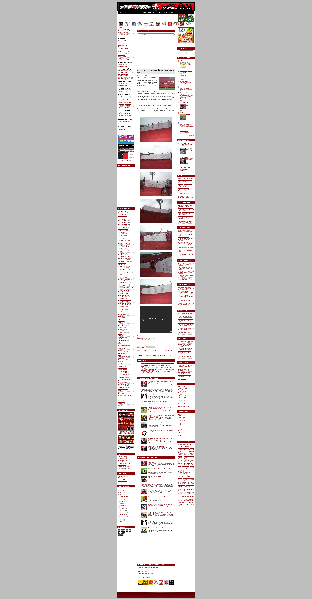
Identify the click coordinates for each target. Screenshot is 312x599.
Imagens (188, 114)
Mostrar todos (191, 135)
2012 (119, 66)
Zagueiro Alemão (182, 493)
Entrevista (120, 327)
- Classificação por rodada (124, 105)
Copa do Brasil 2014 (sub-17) (125, 308)
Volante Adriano (182, 482)
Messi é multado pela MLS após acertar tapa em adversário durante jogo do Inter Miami (186, 315)
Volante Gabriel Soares (188, 483)
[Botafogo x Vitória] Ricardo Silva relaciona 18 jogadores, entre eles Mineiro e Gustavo (160, 408)
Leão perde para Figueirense (127, 24)
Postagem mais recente (142, 350)
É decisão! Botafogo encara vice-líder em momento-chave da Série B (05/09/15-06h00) (186, 209)
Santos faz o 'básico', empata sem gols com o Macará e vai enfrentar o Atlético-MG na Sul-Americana (186, 249)
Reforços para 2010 (122, 369)
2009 (119, 64)
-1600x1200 (131, 156)
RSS (160, 12)
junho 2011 (122, 507)
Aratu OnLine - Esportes (183, 406)
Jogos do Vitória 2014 (123, 32)
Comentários (142, 347)
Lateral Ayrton (190, 463)
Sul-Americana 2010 (123, 385)
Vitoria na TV (121, 398)
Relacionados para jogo (123, 377)
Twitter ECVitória (122, 477)
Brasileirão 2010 (122, 264)
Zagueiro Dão (190, 493)
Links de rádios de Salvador (124, 60)
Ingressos (120, 35)
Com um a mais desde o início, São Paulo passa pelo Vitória (186, 301)
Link (119, 350)
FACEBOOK (136, 12)
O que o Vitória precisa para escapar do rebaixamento (184, 345)
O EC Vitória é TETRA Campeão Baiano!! (157, 422)
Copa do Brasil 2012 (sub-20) (125, 300)
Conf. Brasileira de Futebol (184, 400)
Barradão (120, 251)
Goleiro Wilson (182, 463)
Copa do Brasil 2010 (123, 295)
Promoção (120, 363)
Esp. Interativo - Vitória (183, 388)
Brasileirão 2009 (122, 263)
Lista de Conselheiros (123, 50)
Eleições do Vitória (122, 314)
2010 (123, 64)
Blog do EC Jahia (184, 157)
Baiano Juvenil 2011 (123, 225)
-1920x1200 (131, 157)
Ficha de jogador (122, 332)
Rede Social (121, 366)
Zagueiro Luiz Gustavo (188, 497)
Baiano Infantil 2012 (122, 221)
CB (127, 70)
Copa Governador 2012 (123, 282)
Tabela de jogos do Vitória (125, 104)
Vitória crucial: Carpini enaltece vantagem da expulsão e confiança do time (186, 288)
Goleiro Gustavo (189, 461)
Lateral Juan (181, 467)
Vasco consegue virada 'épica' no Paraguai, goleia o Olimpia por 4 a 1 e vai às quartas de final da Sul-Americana (186, 244)
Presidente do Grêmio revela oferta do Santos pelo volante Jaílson (186, 272)
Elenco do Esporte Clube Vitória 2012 (156, 527)
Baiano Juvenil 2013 (123, 229)
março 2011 (122, 512)
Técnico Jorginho (188, 480)
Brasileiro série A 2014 (123, 258)
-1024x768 (131, 153)
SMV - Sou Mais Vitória (123, 53)
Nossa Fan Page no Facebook (139, 24)
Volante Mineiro (186, 489)
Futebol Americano (182, 417)
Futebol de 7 (181, 418)
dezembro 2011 (123, 496)
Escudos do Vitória (122, 46)
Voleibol (180, 435)
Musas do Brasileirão (123, 356)
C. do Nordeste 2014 (123, 271)
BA (122, 70)
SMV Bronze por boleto (188, 24)
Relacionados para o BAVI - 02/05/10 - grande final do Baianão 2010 (156, 389)
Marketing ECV (121, 351)
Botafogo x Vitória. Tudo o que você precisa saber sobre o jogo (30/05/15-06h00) (186, 213)
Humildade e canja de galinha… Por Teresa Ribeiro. (159, 496)
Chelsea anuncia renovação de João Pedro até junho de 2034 (185, 332)
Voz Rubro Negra (184, 131)
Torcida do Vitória (122, 56)
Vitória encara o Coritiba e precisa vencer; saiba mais (185, 342)
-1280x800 (131, 154)
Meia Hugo (188, 473)
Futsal (179, 423)
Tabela (119, 390)
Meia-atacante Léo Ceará (188, 478)
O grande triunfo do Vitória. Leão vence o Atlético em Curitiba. (185, 366)
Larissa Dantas (121, 348)
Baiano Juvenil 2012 (123, 227)
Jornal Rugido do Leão (123, 345)
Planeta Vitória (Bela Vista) (124, 468)
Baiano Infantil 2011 (122, 219)
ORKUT (130, 12)
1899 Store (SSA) (122, 465)
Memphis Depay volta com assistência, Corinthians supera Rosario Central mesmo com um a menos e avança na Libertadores (185, 232)
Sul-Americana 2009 (123, 384)
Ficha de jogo (121, 334)
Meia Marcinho (186, 476)
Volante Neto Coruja (186, 490)
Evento (119, 330)
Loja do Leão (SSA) (122, 458)
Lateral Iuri (192, 466)
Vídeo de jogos (121, 403)
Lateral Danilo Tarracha (184, 464)
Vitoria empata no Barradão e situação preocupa (184, 373)
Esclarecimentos (122, 329)
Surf (179, 432)
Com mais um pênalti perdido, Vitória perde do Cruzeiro (184, 351)
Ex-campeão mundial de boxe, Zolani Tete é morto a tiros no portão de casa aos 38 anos (186, 328)
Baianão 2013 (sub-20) (123, 246)
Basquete (180, 414)
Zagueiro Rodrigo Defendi (184, 500)
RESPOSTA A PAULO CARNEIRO (186, 72)
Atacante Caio (189, 446)
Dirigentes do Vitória (123, 48)
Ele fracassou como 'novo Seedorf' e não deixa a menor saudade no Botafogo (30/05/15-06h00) (185, 217)
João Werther (121, 347)
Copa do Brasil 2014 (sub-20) (125, 309)
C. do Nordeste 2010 (123, 266)
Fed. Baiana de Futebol (183, 402)
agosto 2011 (122, 503)
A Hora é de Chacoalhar (184, 132)
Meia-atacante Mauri (183, 479)
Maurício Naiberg (122, 353)
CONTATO (143, 12)
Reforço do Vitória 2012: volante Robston (157, 489)
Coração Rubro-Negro (185, 81)
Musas (119, 355)
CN (129, 72)
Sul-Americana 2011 (123, 387)
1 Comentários (150, 347)
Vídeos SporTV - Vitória (183, 399)
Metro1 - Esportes (182, 403)
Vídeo (119, 400)
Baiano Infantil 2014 (122, 224)
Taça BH (120, 392)
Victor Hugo (121, 397)
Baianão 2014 (121, 248)
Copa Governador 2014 (123, 285)
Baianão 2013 (121, 245)
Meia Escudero (184, 472)
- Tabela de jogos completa (124, 102)
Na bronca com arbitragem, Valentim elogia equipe (184, 279)
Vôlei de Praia (181, 436)
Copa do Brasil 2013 (123, 301)
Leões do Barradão (184, 102)
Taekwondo (180, 433)
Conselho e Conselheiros (124, 279)
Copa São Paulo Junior (123, 290)
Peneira (120, 361)
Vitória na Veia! (183, 75)
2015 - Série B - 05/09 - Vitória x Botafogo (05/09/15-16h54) (185, 206)
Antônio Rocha (121, 212)
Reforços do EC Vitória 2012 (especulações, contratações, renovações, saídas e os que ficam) (161, 469)
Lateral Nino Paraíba (184, 469)
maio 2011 (122, 508)
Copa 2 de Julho (122, 280)
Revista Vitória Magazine (124, 379)
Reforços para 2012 (122, 372)
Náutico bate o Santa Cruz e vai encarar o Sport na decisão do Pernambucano (185, 184)
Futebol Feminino (122, 338)
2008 (119, 89)
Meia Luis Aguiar (186, 475)
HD (156, 12)
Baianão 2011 (121, 238)
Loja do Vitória (121, 461)
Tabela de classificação (152, 25)
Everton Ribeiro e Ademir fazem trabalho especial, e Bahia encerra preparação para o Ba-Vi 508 (185, 319)
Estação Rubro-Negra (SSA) (124, 460)
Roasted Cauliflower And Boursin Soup (189, 63)
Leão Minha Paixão (184, 87)
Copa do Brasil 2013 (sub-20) (125, 304)
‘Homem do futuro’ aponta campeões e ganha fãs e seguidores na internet (184, 196)
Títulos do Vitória (122, 40)
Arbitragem (120, 214)
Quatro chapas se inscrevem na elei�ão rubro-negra (185, 349)
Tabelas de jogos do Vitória (124, 51)
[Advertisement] (148, 18)
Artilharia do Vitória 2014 (124, 31)
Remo (179, 430)
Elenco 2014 (121, 324)
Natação (180, 429)
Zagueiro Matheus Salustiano (186, 499)
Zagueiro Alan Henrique (189, 492)
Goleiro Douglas (183, 459)
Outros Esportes (122, 359)
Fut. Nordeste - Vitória (185, 167)
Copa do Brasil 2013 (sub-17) (125, 303)
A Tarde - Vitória (181, 386)
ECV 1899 (182, 123)
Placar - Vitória (181, 392)
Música (120, 358)
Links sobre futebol (122, 58)
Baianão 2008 (121, 232)
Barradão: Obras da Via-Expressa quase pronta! (189, 149)
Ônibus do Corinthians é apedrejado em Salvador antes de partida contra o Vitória (185, 292)
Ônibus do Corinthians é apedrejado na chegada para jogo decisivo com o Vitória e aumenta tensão (185, 297)
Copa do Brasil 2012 (123, 298)
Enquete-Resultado (122, 325)
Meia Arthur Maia (188, 470)
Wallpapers (120, 405)
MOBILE (125, 12)
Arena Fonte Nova (122, 216)
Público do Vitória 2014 (123, 34)
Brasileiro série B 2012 (123, 261)
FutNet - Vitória (181, 389)
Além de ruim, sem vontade (176, 24)
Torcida (120, 393)
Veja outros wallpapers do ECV (126, 160)
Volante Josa (181, 485)
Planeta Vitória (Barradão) (124, 466)
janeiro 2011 (122, 516)
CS (129, 70)
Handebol (180, 424)
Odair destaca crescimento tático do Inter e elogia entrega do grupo (186, 264)
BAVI (119, 217)
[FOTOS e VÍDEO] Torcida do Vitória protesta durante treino (155, 71)
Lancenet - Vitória (182, 391)
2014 (126, 66)
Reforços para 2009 (122, 368)
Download (120, 311)
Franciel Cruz (121, 337)
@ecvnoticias (166, 355)
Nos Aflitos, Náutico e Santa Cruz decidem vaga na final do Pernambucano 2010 (185, 188)
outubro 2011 (122, 499)
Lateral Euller (185, 466)
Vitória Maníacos (184, 61)
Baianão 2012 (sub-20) (123, 243)
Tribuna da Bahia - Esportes (184, 405)
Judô (179, 427)
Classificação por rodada (124, 116)
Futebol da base (122, 340)
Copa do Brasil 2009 (123, 293)
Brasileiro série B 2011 (123, 259)
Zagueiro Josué (185, 496)
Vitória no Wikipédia (122, 481)
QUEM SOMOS (150, 12)
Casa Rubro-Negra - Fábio (186, 71)
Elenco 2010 (121, 317)
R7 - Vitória (180, 394)
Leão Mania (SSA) (122, 457)
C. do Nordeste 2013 (123, 269)
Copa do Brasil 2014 (123, 306)
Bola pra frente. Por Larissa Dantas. (156, 446)
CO (124, 70)
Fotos (119, 335)
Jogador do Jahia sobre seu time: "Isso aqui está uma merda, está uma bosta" (189, 161)
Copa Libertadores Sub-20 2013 (125, 287)
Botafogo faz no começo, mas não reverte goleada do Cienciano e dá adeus (186, 254)
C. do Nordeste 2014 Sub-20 (124, 272)
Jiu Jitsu (180, 426)
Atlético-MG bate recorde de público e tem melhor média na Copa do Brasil (186, 180)
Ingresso (120, 342)
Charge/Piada (121, 277)
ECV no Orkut (121, 479)
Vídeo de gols (121, 402)
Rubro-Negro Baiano (184, 92)
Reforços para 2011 (122, 371)
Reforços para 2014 (122, 376)
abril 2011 (121, 510)
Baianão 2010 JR (122, 237)
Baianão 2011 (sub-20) (123, 240)
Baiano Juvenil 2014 (123, 230)
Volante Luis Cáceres (184, 487)
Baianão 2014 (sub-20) (123, 250)
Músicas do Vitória (122, 45)
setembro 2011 (123, 501)
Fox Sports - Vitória (182, 397)
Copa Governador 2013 (123, 284)
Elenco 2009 (121, 316)
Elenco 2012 (121, 321)
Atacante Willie (189, 457)
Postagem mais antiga (170, 350)
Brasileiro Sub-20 (122, 255)
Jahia (119, 343)
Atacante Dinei (183, 448)
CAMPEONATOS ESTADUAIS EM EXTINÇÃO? (189, 95)
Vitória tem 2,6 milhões (164, 24)
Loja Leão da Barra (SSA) (124, 463)
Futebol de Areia (181, 420)
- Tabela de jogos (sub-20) (124, 107)
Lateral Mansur (190, 467)
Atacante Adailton (182, 444)
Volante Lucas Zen (189, 486)
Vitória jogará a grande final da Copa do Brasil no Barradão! (154, 401)
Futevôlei (180, 421)
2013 (123, 66)
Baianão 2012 (121, 242)
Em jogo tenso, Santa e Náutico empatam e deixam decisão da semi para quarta (186, 192)
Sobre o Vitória (121, 27)
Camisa (120, 276)
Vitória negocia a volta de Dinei (155, 476)
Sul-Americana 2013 (123, 389)
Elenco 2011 (121, 319)
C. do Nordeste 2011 (123, 267)
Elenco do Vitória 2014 (123, 29)
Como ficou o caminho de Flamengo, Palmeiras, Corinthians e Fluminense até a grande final (186, 238)
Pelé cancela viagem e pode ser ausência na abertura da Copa (185, 268)
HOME (120, 12)
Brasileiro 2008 (121, 253)
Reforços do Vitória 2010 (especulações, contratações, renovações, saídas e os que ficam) (160, 505)
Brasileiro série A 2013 (123, 256)
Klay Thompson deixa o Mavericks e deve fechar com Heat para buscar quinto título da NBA (186, 324)
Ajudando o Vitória (122, 211)
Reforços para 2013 (122, 374)
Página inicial (156, 350)
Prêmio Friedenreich (123, 364)
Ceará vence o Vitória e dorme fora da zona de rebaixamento (186, 304)
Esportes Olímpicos (122, 43)
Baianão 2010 (121, 235)
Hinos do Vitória (122, 42)
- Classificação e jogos (123, 121)
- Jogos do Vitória (122, 123)
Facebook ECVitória (123, 476)
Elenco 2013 (121, 322)
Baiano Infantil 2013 (122, 222)
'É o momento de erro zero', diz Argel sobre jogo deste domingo (185, 356)
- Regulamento (121, 100)
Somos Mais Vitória (122, 382)
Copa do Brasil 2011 (123, 296)
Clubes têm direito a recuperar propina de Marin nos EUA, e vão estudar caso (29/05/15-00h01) (185, 221)
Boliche (180, 415)
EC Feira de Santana (123, 313)
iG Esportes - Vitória (182, 395)
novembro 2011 (123, 498)
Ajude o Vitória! (121, 55)
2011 (126, 64)
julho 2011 (121, 505)
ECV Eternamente (184, 112)
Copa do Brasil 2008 (123, 292)
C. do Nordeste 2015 (123, 274)
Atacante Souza (186, 454)
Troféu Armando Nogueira (124, 395)
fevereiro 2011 (122, 514)
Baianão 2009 (121, 233)
